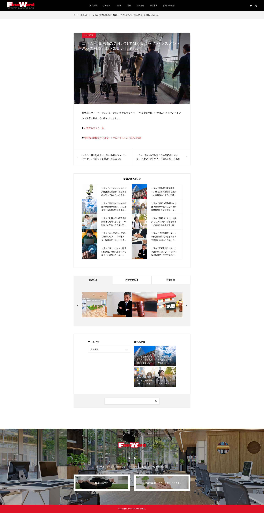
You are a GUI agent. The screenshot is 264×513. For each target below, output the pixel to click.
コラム (119, 5)
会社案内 (153, 5)
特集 (129, 5)
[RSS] (255, 5)
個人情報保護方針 (160, 467)
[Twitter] (250, 5)
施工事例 (100, 467)
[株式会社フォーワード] (20, 5)
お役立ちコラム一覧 (94, 128)
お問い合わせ (168, 5)
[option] (90, 304)
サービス (106, 5)
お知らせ (140, 5)
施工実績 (93, 5)
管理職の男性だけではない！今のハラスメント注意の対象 (112, 138)
